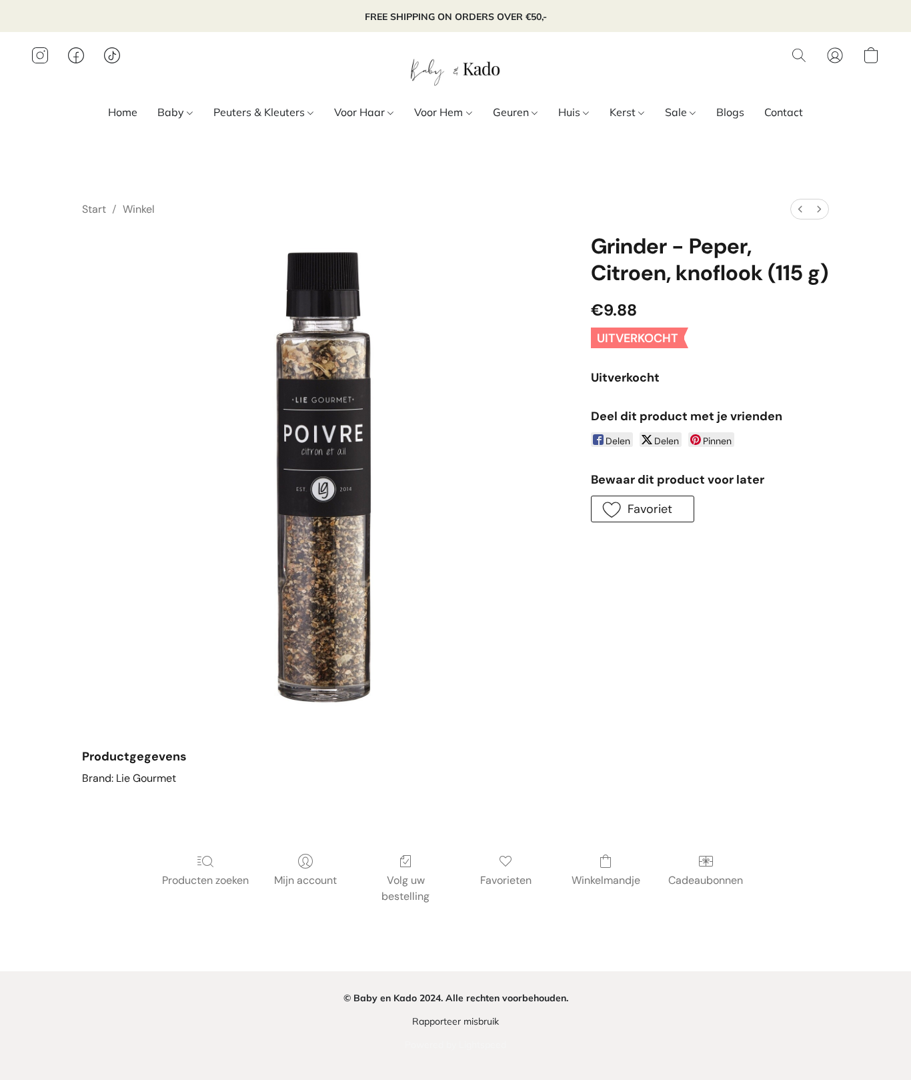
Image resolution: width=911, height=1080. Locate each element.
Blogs (730, 112)
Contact (783, 112)
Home (122, 112)
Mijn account (305, 880)
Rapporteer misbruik (455, 1021)
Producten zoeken (205, 880)
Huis (570, 112)
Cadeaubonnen (705, 880)
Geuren (512, 112)
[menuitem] (800, 209)
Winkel (139, 209)
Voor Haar (360, 112)
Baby (172, 112)
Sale (677, 112)
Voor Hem (440, 112)
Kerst (624, 112)
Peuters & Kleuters (260, 112)
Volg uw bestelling (405, 888)
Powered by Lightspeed (455, 1045)
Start (94, 209)
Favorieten (506, 880)
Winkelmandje (606, 880)
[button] (455, 68)
